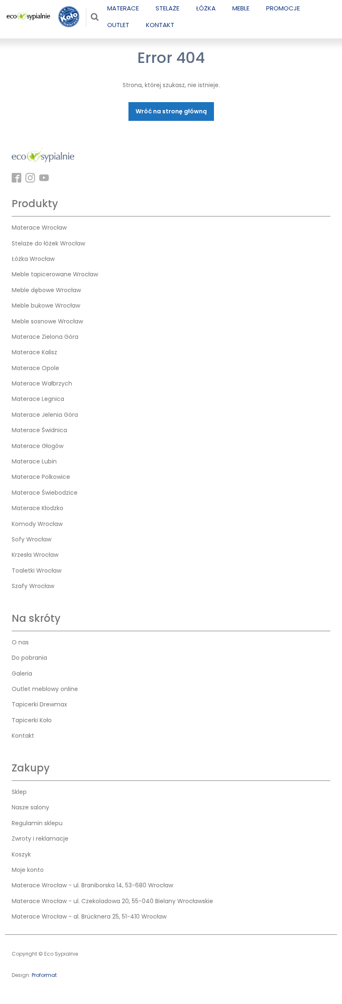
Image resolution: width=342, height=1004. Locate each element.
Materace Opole (35, 368)
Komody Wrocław (37, 524)
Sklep (19, 792)
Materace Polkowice (41, 477)
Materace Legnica (38, 399)
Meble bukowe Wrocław (46, 305)
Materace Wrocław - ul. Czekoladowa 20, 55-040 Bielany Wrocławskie (112, 901)
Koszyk (21, 854)
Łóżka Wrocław (33, 259)
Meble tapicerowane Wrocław (55, 274)
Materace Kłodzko (37, 508)
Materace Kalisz (34, 352)
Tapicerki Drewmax (39, 704)
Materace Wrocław (39, 227)
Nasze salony (30, 807)
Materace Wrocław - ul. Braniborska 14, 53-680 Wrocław (92, 885)
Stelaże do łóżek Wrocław (48, 243)
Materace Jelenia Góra (45, 415)
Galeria (22, 673)
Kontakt (23, 735)
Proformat (44, 975)
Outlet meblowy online (45, 689)
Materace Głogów (37, 446)
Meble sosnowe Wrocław (47, 321)
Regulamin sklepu (37, 823)
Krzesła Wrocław (35, 555)
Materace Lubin (34, 461)
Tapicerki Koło (32, 720)
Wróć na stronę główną (171, 111)
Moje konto (28, 870)
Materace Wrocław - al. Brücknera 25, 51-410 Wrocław (89, 916)
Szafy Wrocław (33, 586)
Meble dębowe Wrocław (46, 290)
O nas (20, 642)
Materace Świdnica (39, 430)
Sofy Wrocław (31, 539)
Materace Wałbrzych (42, 383)
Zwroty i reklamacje (40, 838)
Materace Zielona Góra (45, 337)
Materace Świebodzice (45, 492)
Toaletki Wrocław (36, 570)
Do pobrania (29, 657)
